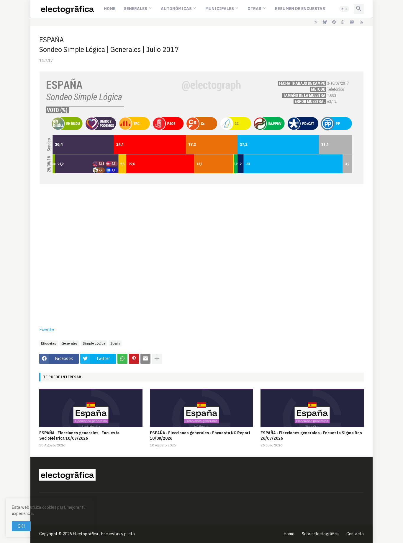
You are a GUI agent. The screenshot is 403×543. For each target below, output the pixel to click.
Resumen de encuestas (300, 8)
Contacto (355, 534)
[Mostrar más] (157, 359)
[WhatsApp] (122, 359)
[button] (344, 9)
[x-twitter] (315, 22)
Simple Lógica (94, 343)
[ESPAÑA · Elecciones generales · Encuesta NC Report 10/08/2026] (201, 408)
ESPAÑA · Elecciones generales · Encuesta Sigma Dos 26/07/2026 (311, 435)
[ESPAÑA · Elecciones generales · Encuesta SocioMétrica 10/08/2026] (90, 408)
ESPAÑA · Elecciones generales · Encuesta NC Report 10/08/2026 (200, 435)
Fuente (46, 329)
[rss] (361, 22)
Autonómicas (176, 8)
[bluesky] (325, 22)
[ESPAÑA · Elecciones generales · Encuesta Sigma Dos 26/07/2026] (312, 408)
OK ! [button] (21, 526)
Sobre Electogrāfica (320, 534)
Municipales (219, 8)
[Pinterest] (134, 359)
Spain (115, 343)
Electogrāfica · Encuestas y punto (104, 534)
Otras (254, 8)
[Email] (145, 359)
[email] (352, 22)
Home (109, 8)
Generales (135, 8)
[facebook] (334, 22)
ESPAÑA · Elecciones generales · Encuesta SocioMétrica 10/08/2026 (79, 435)
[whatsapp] (342, 22)
